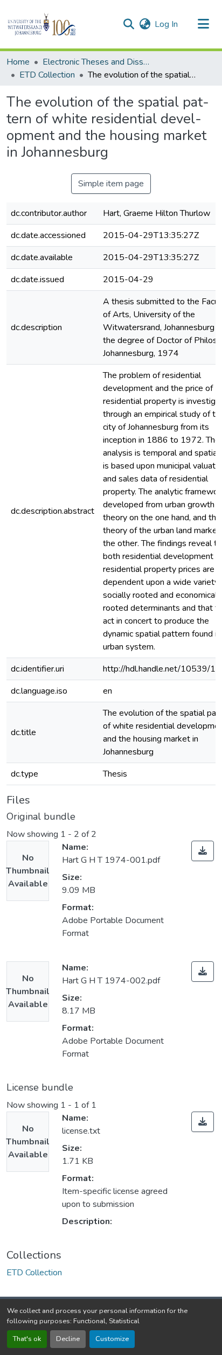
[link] (202, 851)
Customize (112, 1339)
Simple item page (111, 184)
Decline (68, 1339)
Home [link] (18, 62)
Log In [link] (166, 24)
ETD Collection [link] (47, 75)
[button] (60, 24)
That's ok (27, 1339)
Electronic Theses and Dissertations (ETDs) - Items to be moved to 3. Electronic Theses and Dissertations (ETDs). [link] (96, 62)
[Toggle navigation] (204, 24)
